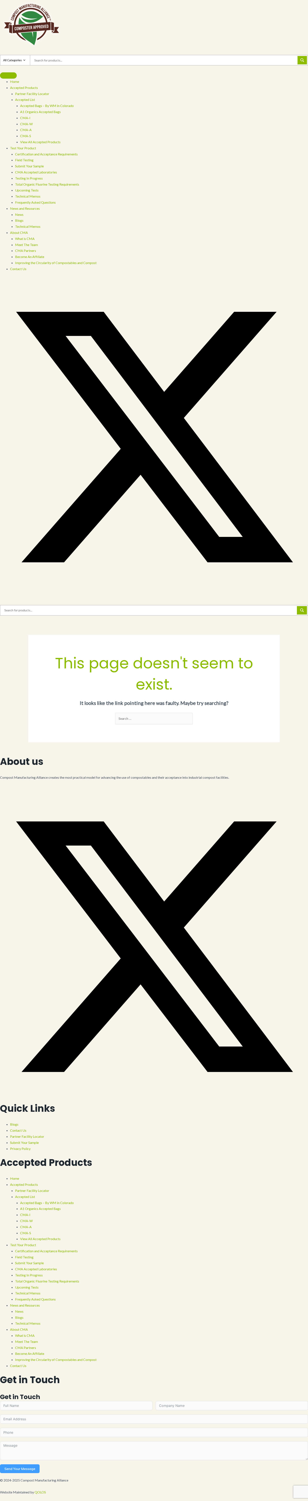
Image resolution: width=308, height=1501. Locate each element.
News (19, 1311)
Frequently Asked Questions (35, 1299)
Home (14, 1178)
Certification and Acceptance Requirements (46, 1251)
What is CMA (25, 1335)
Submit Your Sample (24, 1142)
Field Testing (24, 1257)
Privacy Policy (20, 1149)
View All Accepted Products (40, 1239)
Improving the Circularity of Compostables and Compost (56, 1360)
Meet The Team (26, 1341)
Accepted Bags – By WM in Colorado (47, 1203)
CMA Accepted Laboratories (36, 1269)
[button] (1, 280)
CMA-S (25, 1233)
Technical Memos (27, 1293)
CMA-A (26, 1227)
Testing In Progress (29, 1275)
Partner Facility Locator (27, 1136)
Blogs (14, 1124)
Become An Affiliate (29, 1353)
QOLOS (40, 1492)
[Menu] (8, 75)
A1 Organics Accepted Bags (40, 1209)
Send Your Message (19, 1469)
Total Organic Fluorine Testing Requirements (47, 1281)
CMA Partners (25, 1348)
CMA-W (26, 1221)
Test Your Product (23, 1245)
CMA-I (25, 1215)
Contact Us (18, 1130)
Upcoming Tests (27, 1287)
